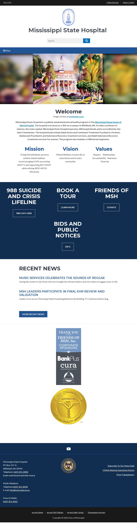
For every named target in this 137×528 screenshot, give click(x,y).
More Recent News (33, 314)
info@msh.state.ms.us (20, 490)
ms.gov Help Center (75, 512)
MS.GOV (7, 3)
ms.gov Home (37, 512)
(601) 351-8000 (21, 472)
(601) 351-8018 (20, 486)
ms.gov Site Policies (55, 512)
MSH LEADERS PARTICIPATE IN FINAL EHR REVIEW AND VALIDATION (62, 293)
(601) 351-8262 (10, 501)
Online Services (113, 2)
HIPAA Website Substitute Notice (118, 470)
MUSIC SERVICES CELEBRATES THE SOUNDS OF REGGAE (62, 278)
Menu (7, 50)
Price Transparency (125, 474)
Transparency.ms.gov (96, 512)
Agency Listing (128, 2)
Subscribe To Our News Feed (121, 465)
